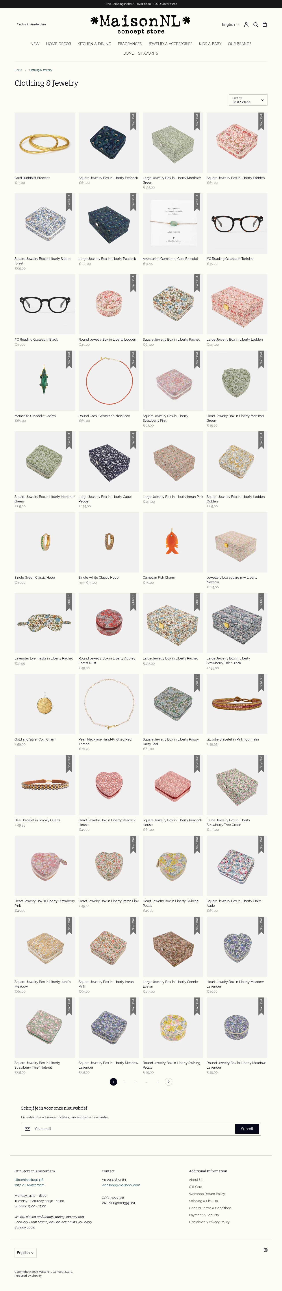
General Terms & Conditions (210, 1208)
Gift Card (195, 1187)
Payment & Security (204, 1215)
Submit (247, 1129)
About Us (196, 1180)
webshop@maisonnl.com (121, 1185)
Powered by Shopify (28, 1275)
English (228, 24)
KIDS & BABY (210, 43)
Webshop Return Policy (207, 1194)
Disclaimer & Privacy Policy (209, 1222)
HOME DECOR (58, 43)
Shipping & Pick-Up (203, 1201)
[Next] (168, 1083)
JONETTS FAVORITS (141, 53)
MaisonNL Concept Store (55, 1271)
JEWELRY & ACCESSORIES (170, 43)
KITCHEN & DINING (94, 43)
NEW (35, 43)
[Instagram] (265, 1250)
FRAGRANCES (130, 43)
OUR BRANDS (240, 43)
